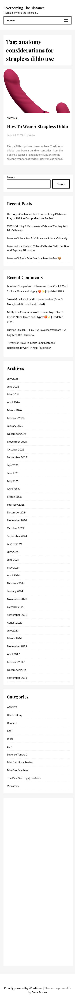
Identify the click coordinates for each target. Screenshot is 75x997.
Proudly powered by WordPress (23, 988)
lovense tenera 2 (17, 754)
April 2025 (13, 488)
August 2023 (14, 622)
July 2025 (12, 465)
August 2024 (14, 543)
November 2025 (17, 441)
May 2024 (13, 567)
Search (11, 177)
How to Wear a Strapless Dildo (37, 126)
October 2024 (15, 528)
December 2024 (17, 512)
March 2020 (14, 638)
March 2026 (14, 410)
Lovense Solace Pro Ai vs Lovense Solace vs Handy (37, 238)
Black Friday (14, 715)
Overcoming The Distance (24, 8)
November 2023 (17, 599)
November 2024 (17, 520)
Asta (32, 135)
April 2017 (13, 654)
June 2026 (13, 386)
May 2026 (13, 394)
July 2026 (12, 378)
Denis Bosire (39, 992)
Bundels (12, 723)
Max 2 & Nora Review (20, 762)
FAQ (10, 730)
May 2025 (13, 480)
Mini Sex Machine (17, 770)
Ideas (10, 738)
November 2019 (17, 646)
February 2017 (16, 662)
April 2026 (13, 402)
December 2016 (17, 669)
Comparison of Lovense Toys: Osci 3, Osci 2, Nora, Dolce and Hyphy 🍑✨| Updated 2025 (35, 317)
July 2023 (12, 630)
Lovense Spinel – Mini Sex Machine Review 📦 (34, 258)
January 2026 (15, 425)
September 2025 (17, 457)
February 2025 (16, 504)
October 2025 (15, 449)
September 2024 (17, 536)
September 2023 (17, 614)
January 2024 (15, 591)
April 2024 (13, 575)
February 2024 (16, 583)
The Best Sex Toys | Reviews (24, 778)
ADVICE (12, 117)
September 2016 (17, 677)
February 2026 (16, 418)
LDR (9, 746)
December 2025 (17, 433)
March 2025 (14, 496)
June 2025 (13, 473)
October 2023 (15, 606)
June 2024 (13, 559)
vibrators (13, 785)
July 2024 (12, 551)
